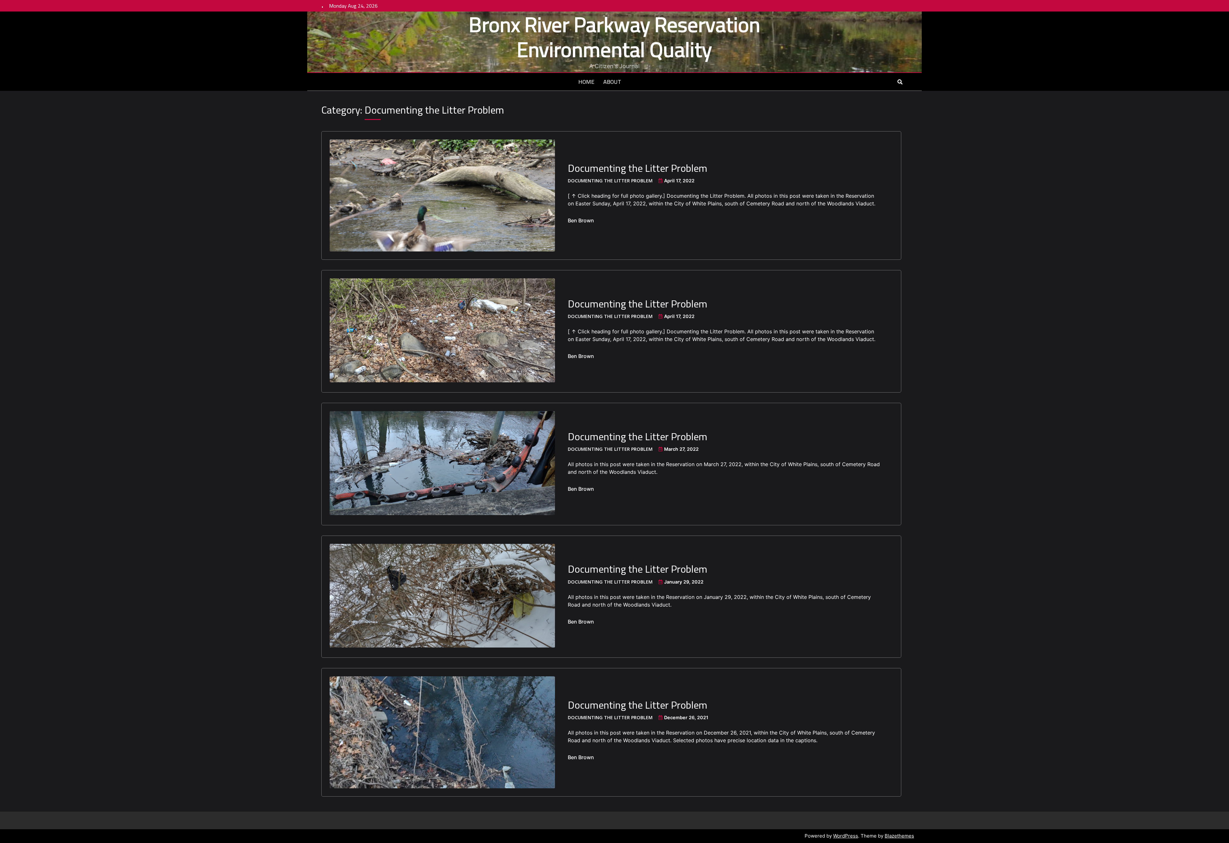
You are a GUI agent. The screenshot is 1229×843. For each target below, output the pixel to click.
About (612, 82)
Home (586, 82)
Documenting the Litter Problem (637, 168)
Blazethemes (899, 836)
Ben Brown (581, 220)
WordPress (845, 836)
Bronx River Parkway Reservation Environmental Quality (614, 37)
